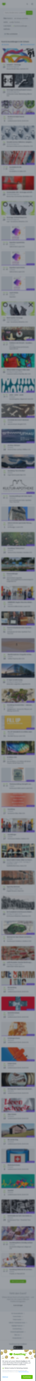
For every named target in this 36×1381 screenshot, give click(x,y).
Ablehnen (5, 1377)
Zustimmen (27, 1377)
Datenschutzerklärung (23, 1372)
